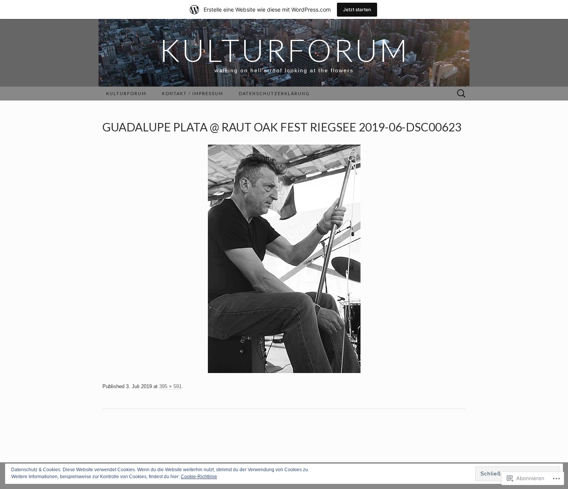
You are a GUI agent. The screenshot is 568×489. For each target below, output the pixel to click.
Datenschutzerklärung (274, 93)
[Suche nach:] (461, 94)
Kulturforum (126, 93)
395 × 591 (170, 386)
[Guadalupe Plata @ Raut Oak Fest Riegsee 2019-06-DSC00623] (284, 259)
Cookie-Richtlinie (199, 476)
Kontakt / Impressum (192, 93)
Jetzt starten (357, 9)
